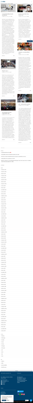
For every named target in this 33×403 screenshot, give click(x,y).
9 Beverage (3, 337)
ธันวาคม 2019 (3, 252)
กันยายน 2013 (3, 322)
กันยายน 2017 (3, 300)
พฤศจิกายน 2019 (4, 254)
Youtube (16, 370)
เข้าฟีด (2, 363)
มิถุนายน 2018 (3, 288)
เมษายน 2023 (3, 185)
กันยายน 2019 (3, 258)
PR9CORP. (14, 401)
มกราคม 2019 (3, 274)
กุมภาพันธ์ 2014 (3, 316)
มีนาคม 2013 (3, 326)
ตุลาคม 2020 (3, 234)
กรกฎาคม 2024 (3, 175)
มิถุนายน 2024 (3, 177)
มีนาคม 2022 (3, 211)
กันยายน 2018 (3, 282)
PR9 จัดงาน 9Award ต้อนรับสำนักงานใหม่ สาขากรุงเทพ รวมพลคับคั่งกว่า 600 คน (13, 156)
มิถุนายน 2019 (3, 264)
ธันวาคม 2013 (3, 318)
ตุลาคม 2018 (3, 280)
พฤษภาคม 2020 (3, 242)
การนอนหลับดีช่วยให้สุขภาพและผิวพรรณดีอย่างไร (7, 14)
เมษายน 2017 (3, 304)
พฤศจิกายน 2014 (4, 308)
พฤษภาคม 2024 (3, 179)
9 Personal (3, 347)
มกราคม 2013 (3, 330)
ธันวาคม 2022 (3, 193)
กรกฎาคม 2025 (3, 169)
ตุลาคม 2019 (3, 256)
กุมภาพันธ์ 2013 (3, 328)
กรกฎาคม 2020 (3, 240)
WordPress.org (3, 367)
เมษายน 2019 (3, 268)
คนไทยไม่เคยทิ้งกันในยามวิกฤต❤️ (6, 152)
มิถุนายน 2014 (3, 310)
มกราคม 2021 (3, 228)
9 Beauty (2, 335)
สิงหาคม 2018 (3, 284)
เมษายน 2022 (3, 209)
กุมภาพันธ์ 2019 (3, 272)
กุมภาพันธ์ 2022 (3, 213)
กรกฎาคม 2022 (3, 203)
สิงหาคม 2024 (3, 173)
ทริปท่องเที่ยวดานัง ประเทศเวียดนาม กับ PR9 (8, 158)
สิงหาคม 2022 (3, 201)
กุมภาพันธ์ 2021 (3, 226)
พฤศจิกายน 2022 (4, 195)
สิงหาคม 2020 (3, 238)
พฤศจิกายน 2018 (4, 278)
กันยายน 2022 (3, 199)
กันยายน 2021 (3, 222)
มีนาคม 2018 (3, 294)
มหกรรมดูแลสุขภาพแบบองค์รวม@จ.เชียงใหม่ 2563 (6, 113)
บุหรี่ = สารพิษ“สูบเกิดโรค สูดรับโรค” (24, 104)
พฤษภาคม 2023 (3, 183)
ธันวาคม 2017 (3, 296)
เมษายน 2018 (3, 292)
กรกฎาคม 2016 (3, 306)
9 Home (2, 343)
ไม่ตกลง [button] (8, 400)
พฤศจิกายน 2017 (3, 298)
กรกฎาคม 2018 (3, 286)
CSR (2, 350)
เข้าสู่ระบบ (2, 361)
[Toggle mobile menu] (31, 1)
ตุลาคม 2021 (3, 220)
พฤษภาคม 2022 (3, 207)
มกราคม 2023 (3, 191)
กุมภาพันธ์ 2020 (3, 248)
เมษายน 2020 (3, 244)
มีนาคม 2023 (3, 187)
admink (4, 16)
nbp (2, 354)
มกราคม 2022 (3, 215)
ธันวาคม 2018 (3, 276)
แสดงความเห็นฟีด (4, 365)
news (2, 356)
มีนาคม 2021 (3, 224)
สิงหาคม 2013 (3, 324)
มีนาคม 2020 (3, 246)
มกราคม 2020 (3, 250)
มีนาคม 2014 (3, 314)
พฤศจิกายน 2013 (3, 320)
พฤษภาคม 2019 (3, 266)
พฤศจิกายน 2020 (4, 232)
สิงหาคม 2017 (3, 302)
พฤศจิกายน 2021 (3, 217)
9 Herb (2, 341)
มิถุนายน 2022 (3, 205)
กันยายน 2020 (3, 236)
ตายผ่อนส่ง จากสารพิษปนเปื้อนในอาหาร (24, 53)
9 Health (11, 16)
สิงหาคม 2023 (3, 181)
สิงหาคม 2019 (3, 260)
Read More (3, 55)
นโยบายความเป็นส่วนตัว (5, 398)
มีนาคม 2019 (3, 270)
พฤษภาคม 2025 (3, 171)
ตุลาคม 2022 (3, 197)
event (10, 114)
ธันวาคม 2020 (3, 230)
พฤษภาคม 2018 (3, 290)
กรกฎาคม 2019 (3, 262)
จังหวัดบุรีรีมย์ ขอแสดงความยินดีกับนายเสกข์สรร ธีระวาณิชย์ (10, 154)
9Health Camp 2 (5, 70)
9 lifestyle (3, 345)
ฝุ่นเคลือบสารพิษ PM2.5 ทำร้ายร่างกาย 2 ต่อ (23, 14)
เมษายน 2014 (3, 312)
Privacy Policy (24, 401)
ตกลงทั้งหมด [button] (4, 400)
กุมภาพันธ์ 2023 (3, 189)
